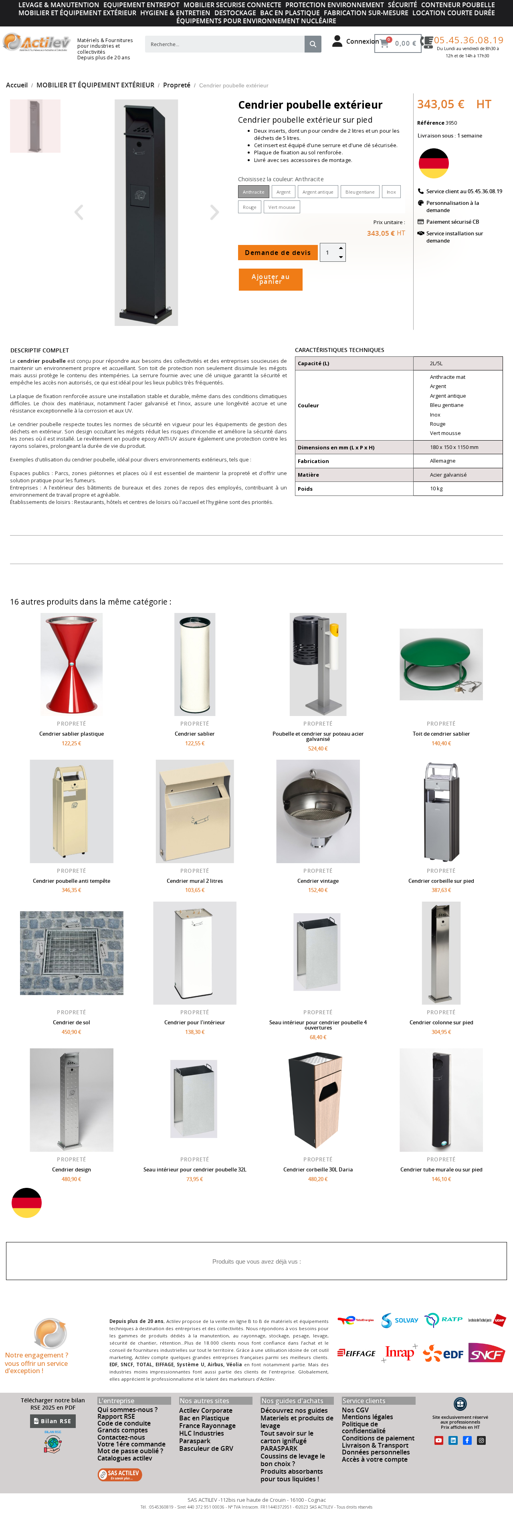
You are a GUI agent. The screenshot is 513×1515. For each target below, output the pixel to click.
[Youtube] (438, 1440)
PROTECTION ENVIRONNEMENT (334, 5)
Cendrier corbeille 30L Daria (318, 1169)
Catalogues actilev (124, 1458)
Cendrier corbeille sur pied (441, 880)
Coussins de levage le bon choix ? (293, 1460)
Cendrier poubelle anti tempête (71, 880)
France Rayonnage (207, 1425)
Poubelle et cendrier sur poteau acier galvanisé (318, 736)
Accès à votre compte (375, 1459)
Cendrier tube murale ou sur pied (441, 1169)
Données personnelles (376, 1452)
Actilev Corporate (205, 1410)
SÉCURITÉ (402, 5)
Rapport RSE (116, 1416)
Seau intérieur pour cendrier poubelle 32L (194, 1169)
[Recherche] (313, 44)
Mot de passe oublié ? (130, 1450)
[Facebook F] (467, 1440)
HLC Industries (201, 1433)
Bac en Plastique (204, 1418)
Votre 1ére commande (131, 1444)
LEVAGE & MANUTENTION (58, 5)
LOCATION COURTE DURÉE (453, 13)
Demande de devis (278, 252)
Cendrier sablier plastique (71, 733)
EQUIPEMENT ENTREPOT (141, 5)
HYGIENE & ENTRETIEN (175, 13)
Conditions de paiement (378, 1438)
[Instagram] (481, 1440)
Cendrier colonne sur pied (441, 1022)
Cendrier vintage (318, 880)
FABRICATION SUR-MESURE (366, 13)
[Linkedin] (452, 1440)
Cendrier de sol (71, 1022)
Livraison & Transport (375, 1445)
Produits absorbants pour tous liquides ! (292, 1475)
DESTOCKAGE (235, 13)
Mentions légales (367, 1416)
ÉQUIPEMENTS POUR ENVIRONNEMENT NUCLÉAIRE (256, 21)
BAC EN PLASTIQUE (290, 13)
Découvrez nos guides (294, 1410)
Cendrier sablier (195, 733)
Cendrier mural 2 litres (195, 880)
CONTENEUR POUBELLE (458, 5)
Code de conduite (124, 1423)
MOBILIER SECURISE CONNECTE (232, 5)
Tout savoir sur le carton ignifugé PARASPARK (287, 1441)
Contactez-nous (121, 1437)
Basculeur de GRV (206, 1448)
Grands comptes (122, 1430)
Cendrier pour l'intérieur (194, 1022)
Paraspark (194, 1440)
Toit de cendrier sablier (441, 733)
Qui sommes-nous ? (127, 1409)
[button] (78, 212)
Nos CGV (355, 1410)
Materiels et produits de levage (297, 1422)
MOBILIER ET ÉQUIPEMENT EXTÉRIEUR (77, 13)
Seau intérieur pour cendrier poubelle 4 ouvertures (318, 1025)
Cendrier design (71, 1169)
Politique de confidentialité (364, 1428)
